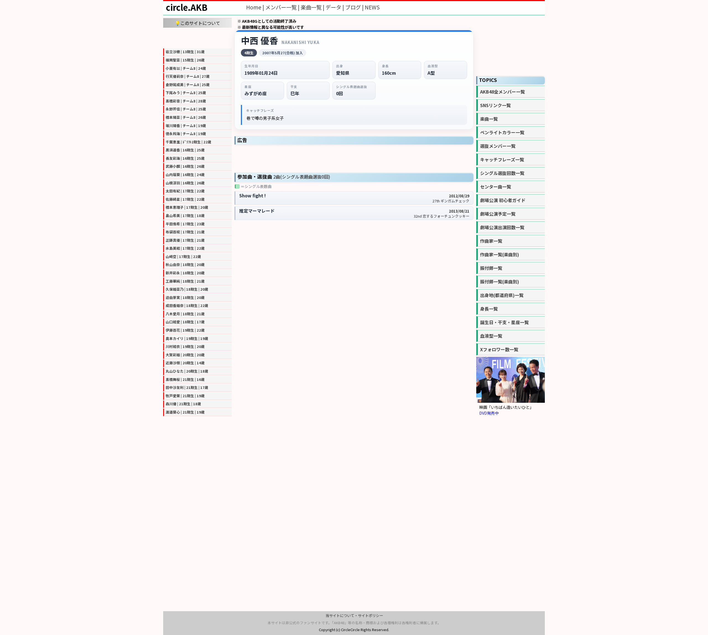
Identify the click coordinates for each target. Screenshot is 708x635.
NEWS (372, 7)
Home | (255, 7)
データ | (335, 7)
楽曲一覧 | (313, 7)
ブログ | (355, 7)
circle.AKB (186, 7)
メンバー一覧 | (283, 7)
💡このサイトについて (197, 23)
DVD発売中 (489, 413)
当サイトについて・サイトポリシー (354, 615)
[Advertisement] (197, 37)
